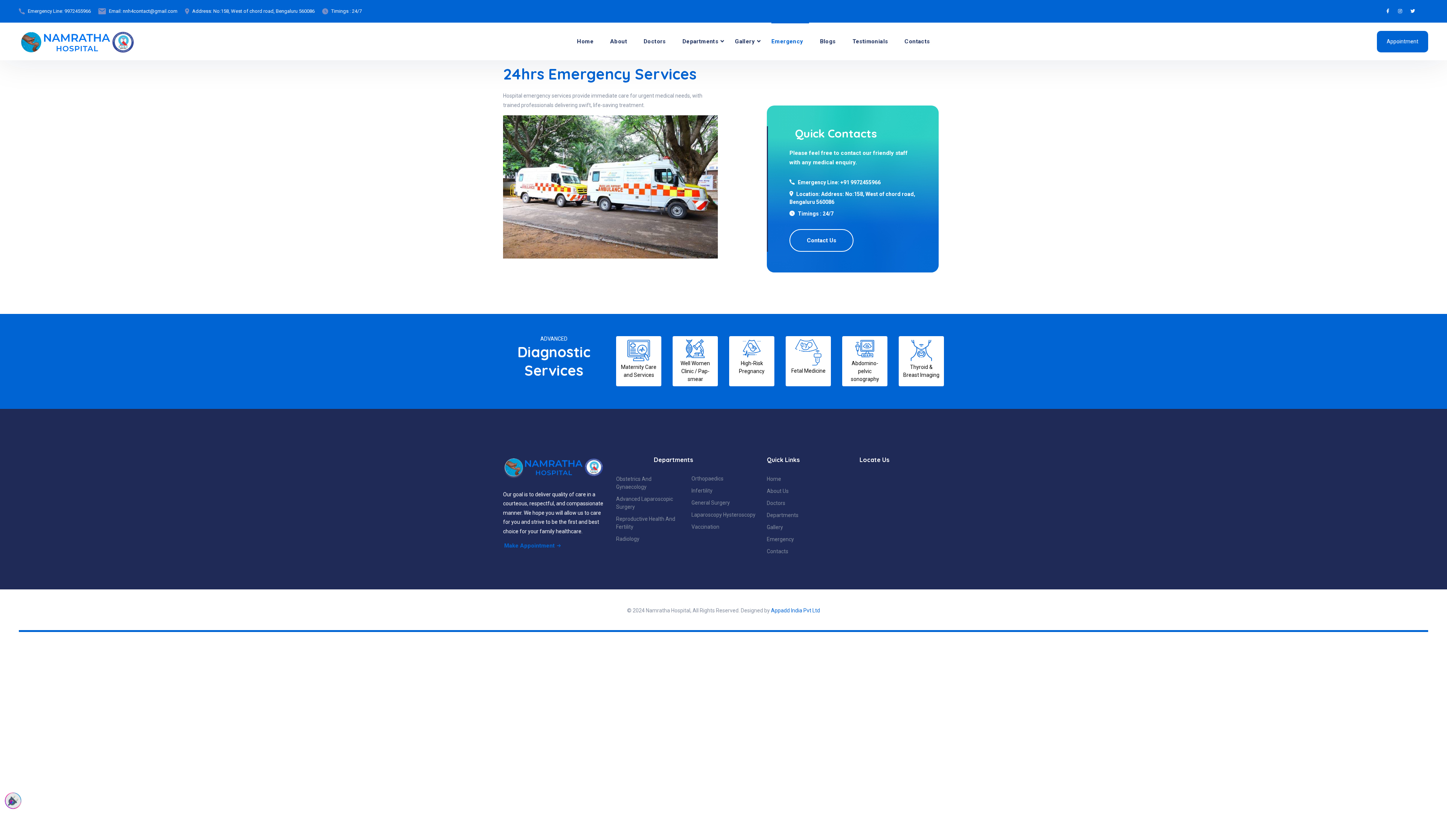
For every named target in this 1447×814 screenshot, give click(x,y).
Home (585, 41)
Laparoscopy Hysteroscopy (723, 515)
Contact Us (821, 240)
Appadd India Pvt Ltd (795, 610)
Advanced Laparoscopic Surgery (644, 503)
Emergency (787, 41)
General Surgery (710, 503)
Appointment (1402, 41)
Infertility (702, 491)
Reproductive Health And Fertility (645, 523)
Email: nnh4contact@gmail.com (143, 11)
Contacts (917, 41)
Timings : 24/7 (346, 11)
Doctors (655, 41)
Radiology (627, 539)
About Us (778, 491)
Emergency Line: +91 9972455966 (839, 182)
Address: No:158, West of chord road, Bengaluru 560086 (253, 11)
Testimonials (870, 41)
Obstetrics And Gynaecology (634, 483)
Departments (700, 41)
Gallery (745, 41)
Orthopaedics (707, 479)
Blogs (828, 41)
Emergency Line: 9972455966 (59, 11)
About (618, 41)
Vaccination (705, 527)
